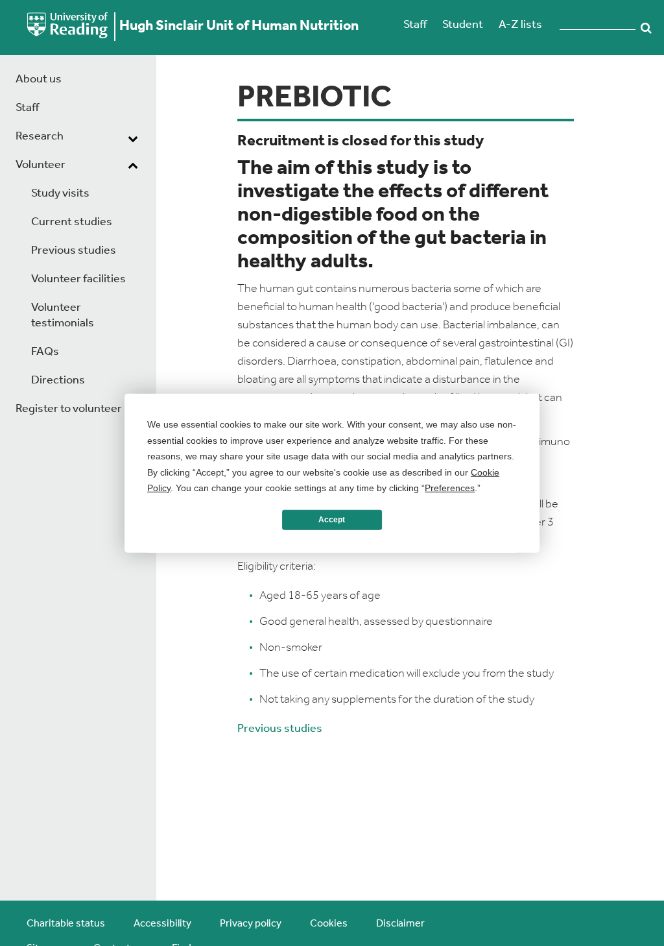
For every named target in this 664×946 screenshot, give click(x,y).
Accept (331, 519)
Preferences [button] (450, 488)
